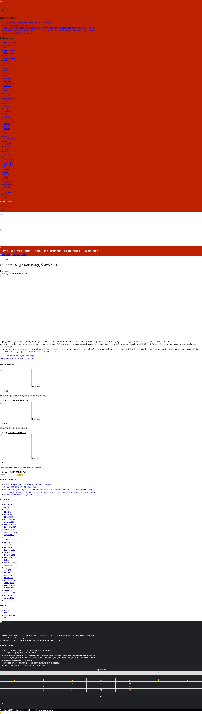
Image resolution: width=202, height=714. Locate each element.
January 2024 (9, 583)
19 (72, 687)
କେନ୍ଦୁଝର (7, 81)
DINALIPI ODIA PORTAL (19, 274)
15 (159, 683)
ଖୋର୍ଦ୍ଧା (6, 91)
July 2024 (7, 568)
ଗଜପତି (6, 93)
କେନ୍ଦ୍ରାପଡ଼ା (8, 83)
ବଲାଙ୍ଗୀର (7, 144)
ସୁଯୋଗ (6, 197)
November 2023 (10, 588)
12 (72, 683)
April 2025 (8, 545)
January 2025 (9, 552)
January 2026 (9, 522)
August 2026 (9, 504)
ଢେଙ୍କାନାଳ (8, 109)
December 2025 (10, 525)
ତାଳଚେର (7, 111)
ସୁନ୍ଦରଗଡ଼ (7, 192)
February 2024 (9, 580)
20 (101, 687)
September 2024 (10, 563)
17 (14, 687)
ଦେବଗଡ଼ (7, 116)
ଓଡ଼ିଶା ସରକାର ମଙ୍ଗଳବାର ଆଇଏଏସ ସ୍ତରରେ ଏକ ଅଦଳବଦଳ (20, 467)
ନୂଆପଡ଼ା (7, 129)
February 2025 (9, 550)
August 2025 (9, 535)
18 (43, 687)
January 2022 (9, 598)
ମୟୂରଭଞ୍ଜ (8, 162)
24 (14, 690)
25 (43, 690)
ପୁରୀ (5, 136)
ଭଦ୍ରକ (6, 157)
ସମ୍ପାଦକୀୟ (8, 182)
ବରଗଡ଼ (6, 141)
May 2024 (8, 573)
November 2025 (10, 527)
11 (43, 683)
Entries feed (8, 613)
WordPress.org (9, 618)
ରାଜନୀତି (6, 169)
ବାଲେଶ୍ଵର (8, 149)
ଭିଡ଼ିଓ (95, 251)
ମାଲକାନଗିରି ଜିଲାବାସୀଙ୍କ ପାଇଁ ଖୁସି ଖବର (18, 33)
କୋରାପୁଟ (7, 86)
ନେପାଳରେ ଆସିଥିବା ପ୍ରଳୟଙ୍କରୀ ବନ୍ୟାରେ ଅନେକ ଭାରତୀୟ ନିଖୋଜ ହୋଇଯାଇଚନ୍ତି (32, 663)
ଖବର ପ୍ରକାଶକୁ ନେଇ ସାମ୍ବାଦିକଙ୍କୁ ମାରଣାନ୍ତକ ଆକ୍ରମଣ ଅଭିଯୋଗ (27, 23)
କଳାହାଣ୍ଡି (7, 78)
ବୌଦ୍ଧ (6, 152)
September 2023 (10, 593)
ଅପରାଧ (6, 66)
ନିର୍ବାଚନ (6, 126)
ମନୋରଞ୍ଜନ (8, 159)
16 (187, 683)
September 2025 (10, 532)
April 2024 (8, 575)
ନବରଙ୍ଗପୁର (8, 121)
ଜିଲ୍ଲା (6, 101)
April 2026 (8, 515)
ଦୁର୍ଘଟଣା (6, 114)
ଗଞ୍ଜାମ (6, 96)
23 (187, 687)
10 (14, 683)
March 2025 (8, 547)
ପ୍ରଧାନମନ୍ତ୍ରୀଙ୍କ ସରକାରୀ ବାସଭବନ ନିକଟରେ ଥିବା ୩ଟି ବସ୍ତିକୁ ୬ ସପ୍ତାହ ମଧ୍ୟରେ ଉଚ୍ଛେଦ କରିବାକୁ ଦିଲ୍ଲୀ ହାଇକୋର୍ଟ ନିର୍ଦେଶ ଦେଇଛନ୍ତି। (50, 30)
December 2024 (10, 555)
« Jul (100, 697)
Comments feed (10, 615)
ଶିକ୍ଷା (6, 179)
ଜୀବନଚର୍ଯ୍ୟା (8, 103)
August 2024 (9, 565)
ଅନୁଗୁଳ (6, 63)
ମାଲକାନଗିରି (8, 164)
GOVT (6, 48)
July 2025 (7, 537)
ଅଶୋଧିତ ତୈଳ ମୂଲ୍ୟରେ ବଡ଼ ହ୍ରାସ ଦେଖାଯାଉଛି (20, 25)
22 (159, 687)
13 (101, 683)
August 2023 (9, 595)
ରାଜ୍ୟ (6, 172)
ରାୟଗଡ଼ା (7, 174)
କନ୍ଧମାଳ (7, 73)
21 (130, 687)
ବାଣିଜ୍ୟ (7, 146)
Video (6, 61)
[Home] (1, 251)
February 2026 (9, 520)
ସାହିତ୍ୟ (6, 187)
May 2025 (8, 542)
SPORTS (7, 55)
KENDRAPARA (9, 50)
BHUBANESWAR (10, 43)
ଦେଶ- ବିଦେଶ (8, 119)
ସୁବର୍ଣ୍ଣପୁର (7, 195)
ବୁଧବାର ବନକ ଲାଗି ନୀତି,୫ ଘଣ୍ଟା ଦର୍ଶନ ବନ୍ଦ (16, 358)
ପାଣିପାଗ (7, 134)
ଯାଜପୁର (7, 167)
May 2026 (8, 512)
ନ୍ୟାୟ (6, 131)
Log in (6, 610)
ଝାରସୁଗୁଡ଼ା (7, 106)
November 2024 (10, 558)
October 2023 (9, 590)
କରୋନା (6, 76)
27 (101, 690)
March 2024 (8, 578)
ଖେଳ (6, 88)
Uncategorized (9, 58)
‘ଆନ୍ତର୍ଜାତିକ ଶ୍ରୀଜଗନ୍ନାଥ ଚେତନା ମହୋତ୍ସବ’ (18, 356)
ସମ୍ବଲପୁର (8, 184)
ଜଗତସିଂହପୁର (8, 98)
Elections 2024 (9, 45)
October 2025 (9, 530)
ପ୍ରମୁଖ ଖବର (8, 139)
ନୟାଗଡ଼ (7, 124)
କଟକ (6, 71)
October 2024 (9, 560)
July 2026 (7, 507)
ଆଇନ (6, 68)
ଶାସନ (6, 177)
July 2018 (7, 600)
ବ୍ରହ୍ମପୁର (7, 154)
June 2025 (8, 540)
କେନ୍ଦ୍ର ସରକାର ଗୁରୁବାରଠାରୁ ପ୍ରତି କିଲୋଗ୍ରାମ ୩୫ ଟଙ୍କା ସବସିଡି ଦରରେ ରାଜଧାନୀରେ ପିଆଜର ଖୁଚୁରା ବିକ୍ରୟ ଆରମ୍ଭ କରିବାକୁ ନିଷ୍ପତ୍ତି (49, 28)
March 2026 (8, 517)
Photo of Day (9, 53)
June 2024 (8, 570)
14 (130, 683)
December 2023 (10, 585)
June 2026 (8, 509)
